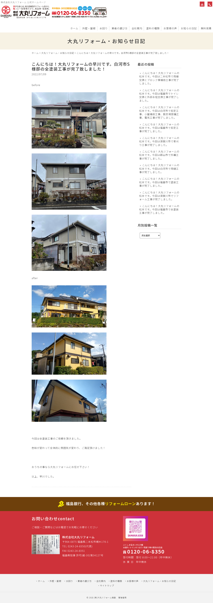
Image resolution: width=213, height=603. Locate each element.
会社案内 (137, 28)
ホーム (74, 28)
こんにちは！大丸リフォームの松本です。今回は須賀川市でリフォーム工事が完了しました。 (159, 196)
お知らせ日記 (189, 28)
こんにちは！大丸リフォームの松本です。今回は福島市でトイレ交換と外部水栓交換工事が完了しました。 (159, 95)
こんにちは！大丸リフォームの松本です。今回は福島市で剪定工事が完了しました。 (159, 128)
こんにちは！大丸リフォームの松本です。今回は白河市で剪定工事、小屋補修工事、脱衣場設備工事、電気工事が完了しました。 (159, 112)
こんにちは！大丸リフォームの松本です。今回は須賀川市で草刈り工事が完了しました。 (159, 141)
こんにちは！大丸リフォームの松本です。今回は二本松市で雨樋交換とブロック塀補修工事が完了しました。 (159, 78)
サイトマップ (107, 585)
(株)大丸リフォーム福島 (105, 597)
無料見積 (206, 28)
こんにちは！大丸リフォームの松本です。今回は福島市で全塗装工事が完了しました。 (159, 209)
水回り (104, 28)
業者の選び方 (120, 28)
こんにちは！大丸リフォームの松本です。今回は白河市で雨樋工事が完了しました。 (159, 168)
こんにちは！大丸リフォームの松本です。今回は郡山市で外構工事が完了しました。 (159, 155)
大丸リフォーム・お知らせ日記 (57, 52)
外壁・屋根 (89, 28)
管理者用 (122, 597)
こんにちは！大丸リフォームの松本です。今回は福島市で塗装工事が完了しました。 (159, 182)
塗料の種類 (153, 28)
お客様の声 (170, 28)
